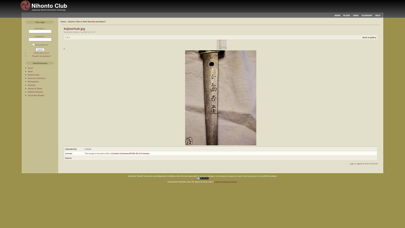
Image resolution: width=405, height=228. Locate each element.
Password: (40, 36)
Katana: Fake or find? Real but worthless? (87, 21)
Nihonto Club (49, 5)
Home (63, 21)
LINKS (356, 15)
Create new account (41, 52)
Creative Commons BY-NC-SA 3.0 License (130, 153)
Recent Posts (33, 74)
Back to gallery (369, 37)
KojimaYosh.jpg (74, 29)
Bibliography (33, 81)
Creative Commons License (225, 181)
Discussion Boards (36, 95)
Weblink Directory (35, 91)
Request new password (41, 56)
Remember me (41, 44)
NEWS (337, 15)
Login (352, 163)
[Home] (25, 9)
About (30, 67)
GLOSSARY (367, 15)
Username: (40, 28)
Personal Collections (37, 78)
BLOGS (346, 15)
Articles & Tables (35, 88)
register (359, 163)
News (30, 71)
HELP (377, 15)
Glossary (31, 85)
